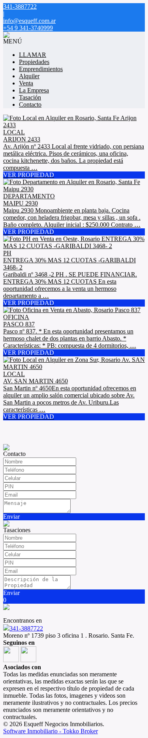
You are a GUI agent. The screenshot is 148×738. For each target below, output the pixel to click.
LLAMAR (32, 54)
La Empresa (34, 90)
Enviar (11, 516)
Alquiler (29, 76)
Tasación (30, 97)
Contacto (30, 104)
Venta (26, 83)
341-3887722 (26, 628)
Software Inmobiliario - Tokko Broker (50, 731)
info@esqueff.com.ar (29, 20)
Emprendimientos (41, 69)
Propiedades (34, 61)
